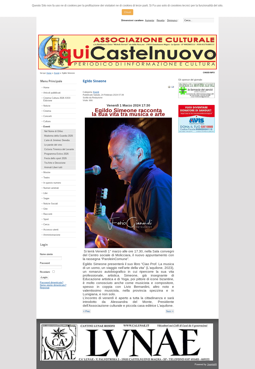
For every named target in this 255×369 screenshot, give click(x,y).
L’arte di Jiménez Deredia (57, 140)
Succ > (169, 311)
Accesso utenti (50, 229)
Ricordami (45, 272)
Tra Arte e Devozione (54, 163)
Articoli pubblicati (52, 92)
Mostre (46, 172)
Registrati (44, 287)
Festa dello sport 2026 (55, 158)
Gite (45, 208)
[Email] (172, 87)
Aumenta (149, 20)
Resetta (160, 20)
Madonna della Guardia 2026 (58, 135)
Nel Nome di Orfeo (53, 131)
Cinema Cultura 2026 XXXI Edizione (56, 99)
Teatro (46, 177)
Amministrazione (51, 235)
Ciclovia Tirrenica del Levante (59, 149)
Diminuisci (172, 20)
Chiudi (127, 12)
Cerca (46, 224)
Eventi (56, 73)
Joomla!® (212, 364)
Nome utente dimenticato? (53, 285)
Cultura (46, 121)
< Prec (86, 311)
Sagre (46, 198)
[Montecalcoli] (196, 97)
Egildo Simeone (94, 81)
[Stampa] (169, 87)
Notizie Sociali (50, 203)
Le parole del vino (53, 144)
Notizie (46, 105)
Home (49, 73)
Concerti (47, 116)
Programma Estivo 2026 (56, 153)
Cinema (47, 111)
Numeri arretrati (51, 188)
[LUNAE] (126, 360)
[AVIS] (196, 131)
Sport (46, 219)
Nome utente (46, 254)
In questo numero (52, 182)
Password (45, 263)
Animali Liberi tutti (53, 167)
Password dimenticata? (51, 282)
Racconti (47, 214)
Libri (45, 193)
